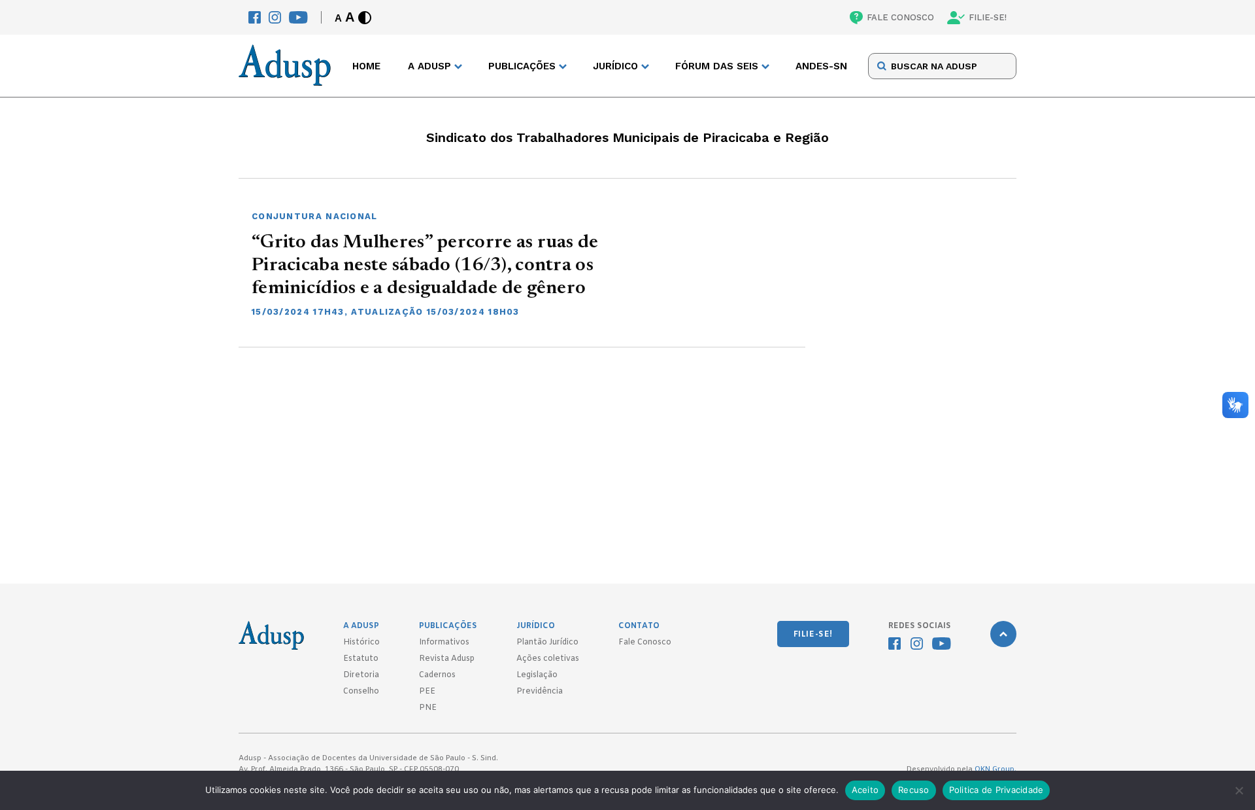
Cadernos (437, 675)
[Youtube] (298, 17)
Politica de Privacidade (996, 789)
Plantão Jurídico (547, 642)
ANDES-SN (821, 66)
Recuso (913, 789)
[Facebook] (254, 17)
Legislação (537, 675)
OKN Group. (995, 769)
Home (366, 66)
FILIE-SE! (988, 17)
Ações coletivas (547, 659)
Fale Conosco (644, 642)
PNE (428, 708)
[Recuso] (1238, 790)
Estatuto (360, 659)
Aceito (865, 789)
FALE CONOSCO (900, 17)
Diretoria (361, 675)
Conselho (361, 691)
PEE (427, 691)
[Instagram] (275, 17)
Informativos (444, 642)
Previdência (539, 691)
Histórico (361, 642)
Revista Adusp (447, 659)
